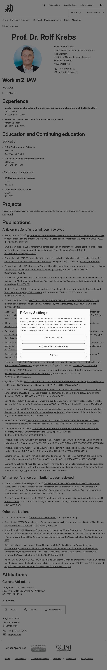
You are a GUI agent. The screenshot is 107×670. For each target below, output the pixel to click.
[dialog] (53, 335)
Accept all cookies (53, 337)
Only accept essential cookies (53, 346)
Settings (53, 355)
